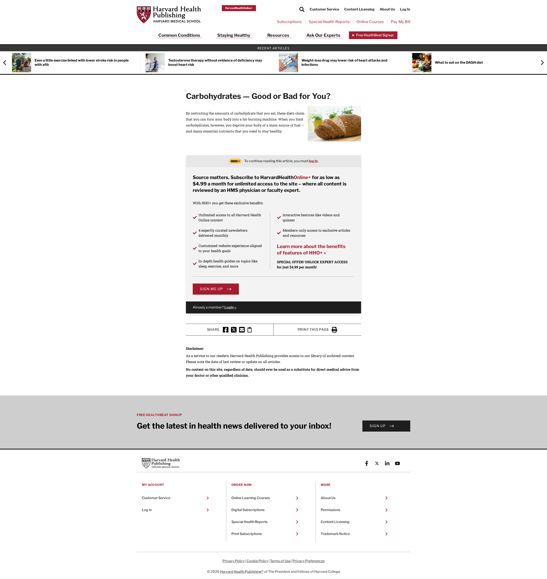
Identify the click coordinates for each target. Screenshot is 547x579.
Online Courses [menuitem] (370, 21)
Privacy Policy (233, 561)
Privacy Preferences (309, 561)
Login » (230, 307)
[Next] (540, 62)
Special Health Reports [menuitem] (329, 21)
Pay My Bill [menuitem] (400, 21)
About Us (387, 9)
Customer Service (324, 9)
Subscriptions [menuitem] (289, 21)
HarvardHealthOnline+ (239, 8)
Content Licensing (359, 9)
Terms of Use (280, 561)
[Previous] (7, 62)
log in (313, 161)
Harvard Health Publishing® (241, 572)
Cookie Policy (257, 561)
